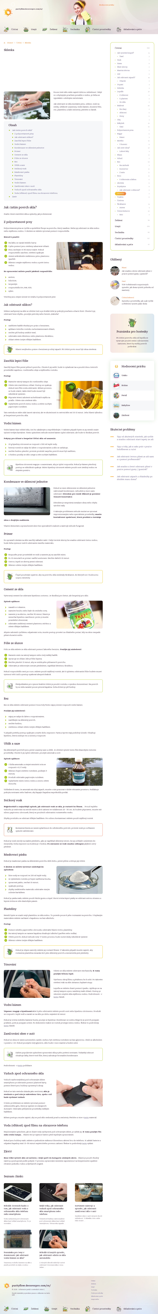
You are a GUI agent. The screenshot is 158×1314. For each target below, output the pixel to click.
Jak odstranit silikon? (23, 137)
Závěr (14, 197)
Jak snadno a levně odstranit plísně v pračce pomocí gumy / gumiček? (137, 272)
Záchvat (125, 415)
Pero (119, 176)
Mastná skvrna (123, 70)
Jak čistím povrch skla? (22, 130)
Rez (15, 162)
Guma (119, 63)
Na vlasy (122, 109)
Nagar (119, 134)
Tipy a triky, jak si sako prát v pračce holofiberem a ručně (134, 448)
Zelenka (120, 88)
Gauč (121, 127)
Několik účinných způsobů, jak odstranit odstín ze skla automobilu (52, 1255)
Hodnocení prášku (106, 5)
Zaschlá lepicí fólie (22, 141)
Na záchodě (124, 165)
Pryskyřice (121, 186)
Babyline (126, 405)
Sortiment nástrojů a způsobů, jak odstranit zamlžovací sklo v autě (85, 1209)
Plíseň (119, 155)
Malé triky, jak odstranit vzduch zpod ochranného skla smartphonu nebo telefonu (51, 1210)
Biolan (125, 385)
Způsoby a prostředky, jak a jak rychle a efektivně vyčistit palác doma (137, 302)
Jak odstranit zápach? (126, 77)
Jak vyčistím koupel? (125, 53)
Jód (118, 74)
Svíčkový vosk (20, 169)
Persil (124, 395)
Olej (119, 120)
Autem (122, 208)
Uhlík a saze (19, 165)
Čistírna (120, 200)
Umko (124, 375)
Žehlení (53, 29)
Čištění (14, 29)
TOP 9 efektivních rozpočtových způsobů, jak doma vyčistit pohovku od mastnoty (137, 287)
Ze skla (122, 102)
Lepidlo (120, 92)
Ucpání (120, 85)
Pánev (121, 137)
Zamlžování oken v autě (24, 186)
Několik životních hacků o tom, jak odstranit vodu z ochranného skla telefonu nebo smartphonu (16, 1210)
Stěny (121, 116)
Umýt (34, 29)
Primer (17, 151)
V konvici (123, 144)
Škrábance (121, 204)
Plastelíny (18, 176)
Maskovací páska (21, 172)
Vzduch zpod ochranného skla (27, 190)
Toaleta (120, 197)
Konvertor (123, 169)
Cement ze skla (21, 155)
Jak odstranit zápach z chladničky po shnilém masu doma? (134, 478)
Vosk (119, 60)
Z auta (122, 172)
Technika (75, 29)
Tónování (18, 179)
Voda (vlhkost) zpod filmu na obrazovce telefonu (36, 193)
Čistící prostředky (101, 29)
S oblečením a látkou (127, 179)
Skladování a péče (133, 29)
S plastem (123, 99)
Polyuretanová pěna (125, 130)
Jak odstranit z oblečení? (129, 190)
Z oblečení (123, 95)
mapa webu (95, 1299)
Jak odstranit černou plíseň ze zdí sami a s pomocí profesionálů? (135, 458)
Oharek (122, 81)
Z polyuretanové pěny (24, 134)
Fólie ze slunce (21, 158)
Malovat (120, 106)
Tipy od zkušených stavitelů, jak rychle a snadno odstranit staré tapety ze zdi (135, 438)
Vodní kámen (20, 144)
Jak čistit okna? (123, 148)
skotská (120, 183)
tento (56, 997)
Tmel (121, 56)
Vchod (119, 158)
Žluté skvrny (122, 67)
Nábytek (120, 123)
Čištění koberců (123, 211)
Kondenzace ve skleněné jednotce (29, 148)
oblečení (122, 113)
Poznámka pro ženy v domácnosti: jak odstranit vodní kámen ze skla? (16, 1255)
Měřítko (120, 141)
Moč (121, 215)
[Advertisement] (53, 73)
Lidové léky (124, 151)
